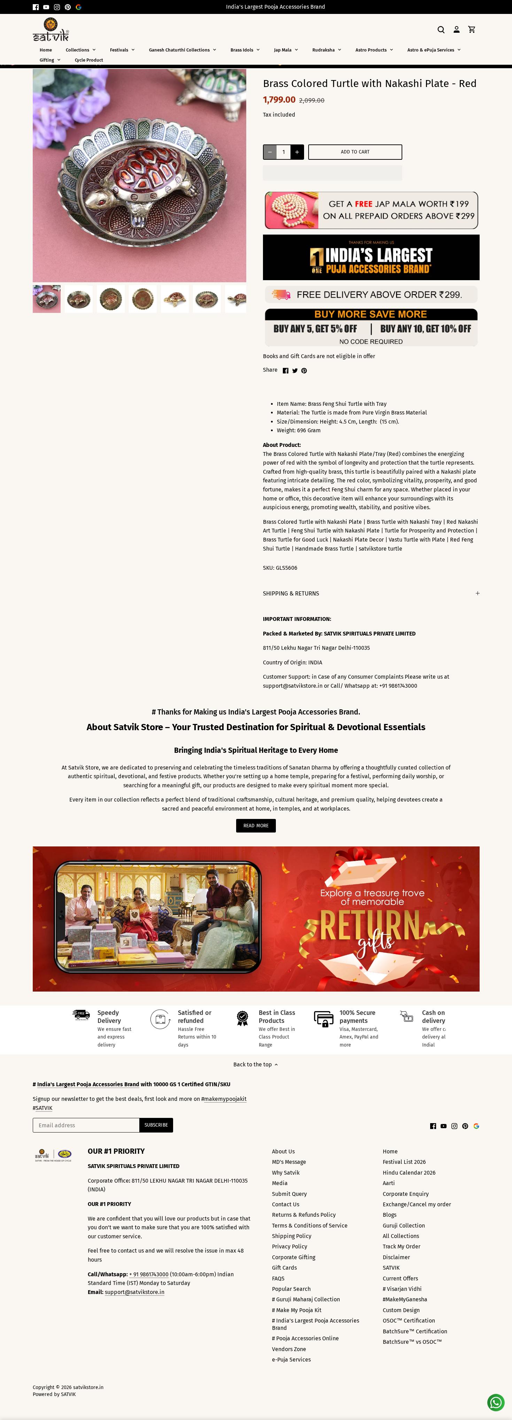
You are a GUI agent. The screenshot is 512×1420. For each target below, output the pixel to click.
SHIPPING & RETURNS (291, 593)
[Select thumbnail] (47, 299)
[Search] (441, 29)
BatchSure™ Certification (415, 1331)
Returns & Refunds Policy (304, 1215)
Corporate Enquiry (406, 1194)
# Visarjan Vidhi (402, 1289)
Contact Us (285, 1204)
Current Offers (400, 1278)
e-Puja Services (291, 1359)
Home (390, 1151)
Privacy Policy (289, 1246)
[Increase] (297, 152)
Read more (256, 826)
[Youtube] (46, 7)
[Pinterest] (68, 7)
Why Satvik (286, 1172)
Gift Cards (284, 1267)
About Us (283, 1151)
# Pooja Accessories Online (305, 1338)
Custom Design (401, 1310)
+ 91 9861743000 (149, 1274)
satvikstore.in (88, 1387)
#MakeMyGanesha (405, 1299)
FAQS (278, 1278)
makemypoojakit (225, 1099)
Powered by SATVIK (54, 1394)
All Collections (401, 1236)
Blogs (389, 1215)
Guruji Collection (404, 1225)
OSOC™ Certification (409, 1320)
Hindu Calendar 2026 (409, 1172)
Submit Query (289, 1194)
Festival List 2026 (404, 1162)
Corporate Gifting (293, 1257)
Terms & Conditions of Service (310, 1225)
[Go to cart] (472, 29)
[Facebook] (36, 7)
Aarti (389, 1183)
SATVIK (44, 1108)
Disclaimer (396, 1257)
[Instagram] (57, 7)
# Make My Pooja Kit (296, 1310)
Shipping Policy (291, 1236)
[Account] (456, 29)
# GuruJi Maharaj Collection (306, 1299)
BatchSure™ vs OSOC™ (412, 1342)
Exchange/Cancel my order (417, 1204)
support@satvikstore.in (134, 1292)
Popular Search (291, 1289)
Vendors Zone (289, 1349)
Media (280, 1183)
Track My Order (401, 1246)
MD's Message (289, 1162)
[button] (332, 173)
